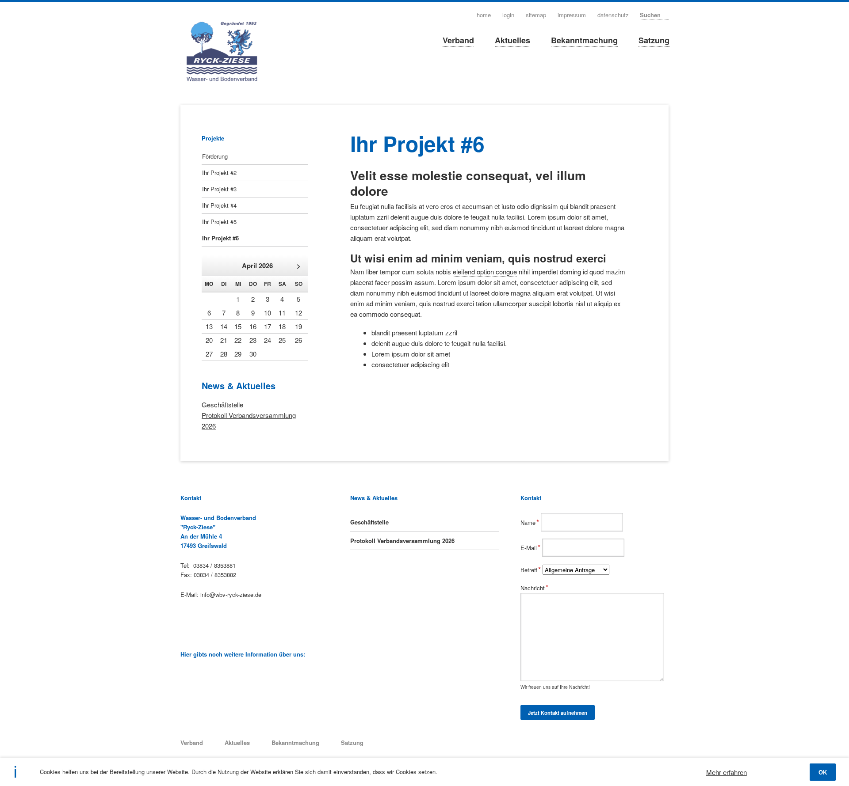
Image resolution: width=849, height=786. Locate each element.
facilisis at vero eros (424, 206)
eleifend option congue (485, 271)
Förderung (215, 156)
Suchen (666, 14)
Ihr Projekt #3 (219, 189)
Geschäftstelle (222, 404)
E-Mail (531, 547)
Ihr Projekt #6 (220, 238)
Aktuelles (512, 40)
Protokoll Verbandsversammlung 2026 (402, 540)
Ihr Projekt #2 (219, 172)
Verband (458, 40)
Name (530, 522)
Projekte (213, 138)
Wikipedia (184, 674)
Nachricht (534, 588)
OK (822, 772)
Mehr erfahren (726, 772)
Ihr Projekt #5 (219, 221)
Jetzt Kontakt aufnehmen (557, 712)
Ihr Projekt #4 (219, 205)
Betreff (531, 570)
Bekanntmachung (584, 40)
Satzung (654, 40)
